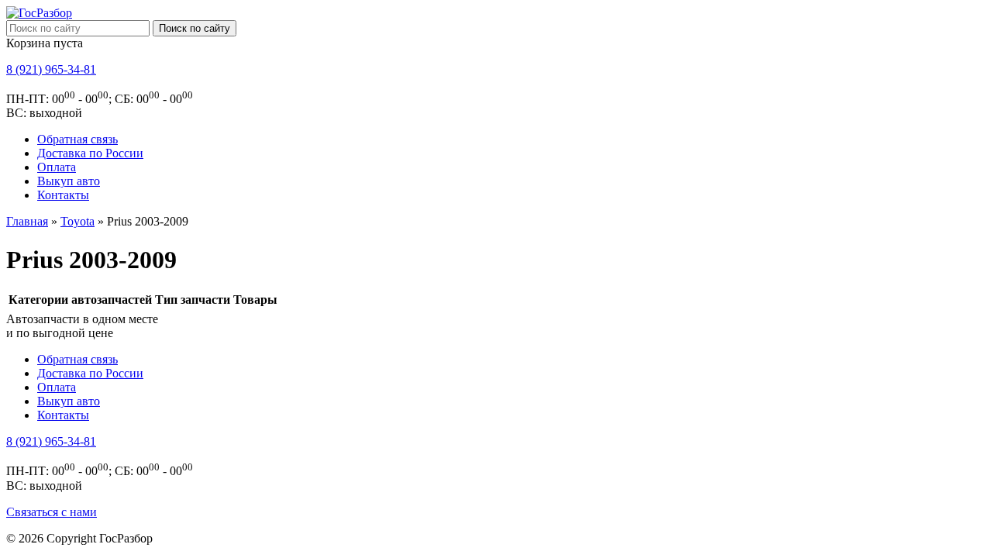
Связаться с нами (51, 511)
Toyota (77, 221)
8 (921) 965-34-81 (51, 69)
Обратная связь (77, 139)
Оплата (56, 167)
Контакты (63, 195)
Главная (27, 221)
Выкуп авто (68, 181)
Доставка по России (90, 153)
